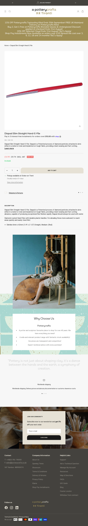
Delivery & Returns (39, 475)
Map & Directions (66, 475)
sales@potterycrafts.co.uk (16, 463)
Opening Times (38, 464)
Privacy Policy (37, 479)
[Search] (10, 11)
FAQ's (62, 479)
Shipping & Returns (16, 193)
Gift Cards (64, 483)
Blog (61, 487)
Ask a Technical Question (69, 464)
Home (7, 45)
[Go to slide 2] (80, 192)
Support (63, 460)
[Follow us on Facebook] (6, 507)
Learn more (9, 148)
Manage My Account (68, 468)
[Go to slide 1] (78, 192)
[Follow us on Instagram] (11, 507)
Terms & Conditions (39, 472)
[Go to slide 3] (82, 192)
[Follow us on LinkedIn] (16, 507)
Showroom (36, 468)
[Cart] (82, 11)
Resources (64, 472)
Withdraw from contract (69, 495)
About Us (35, 460)
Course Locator (66, 491)
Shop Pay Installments (40, 487)
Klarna (34, 483)
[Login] (78, 11)
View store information (15, 182)
